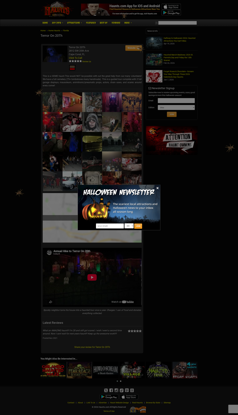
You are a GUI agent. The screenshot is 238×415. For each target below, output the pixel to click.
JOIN (138, 226)
